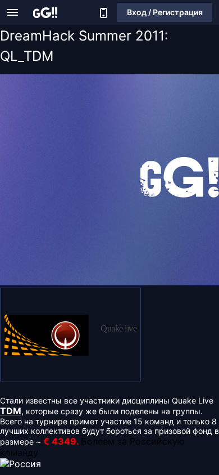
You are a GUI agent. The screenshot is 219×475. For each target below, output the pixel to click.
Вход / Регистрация (165, 12)
